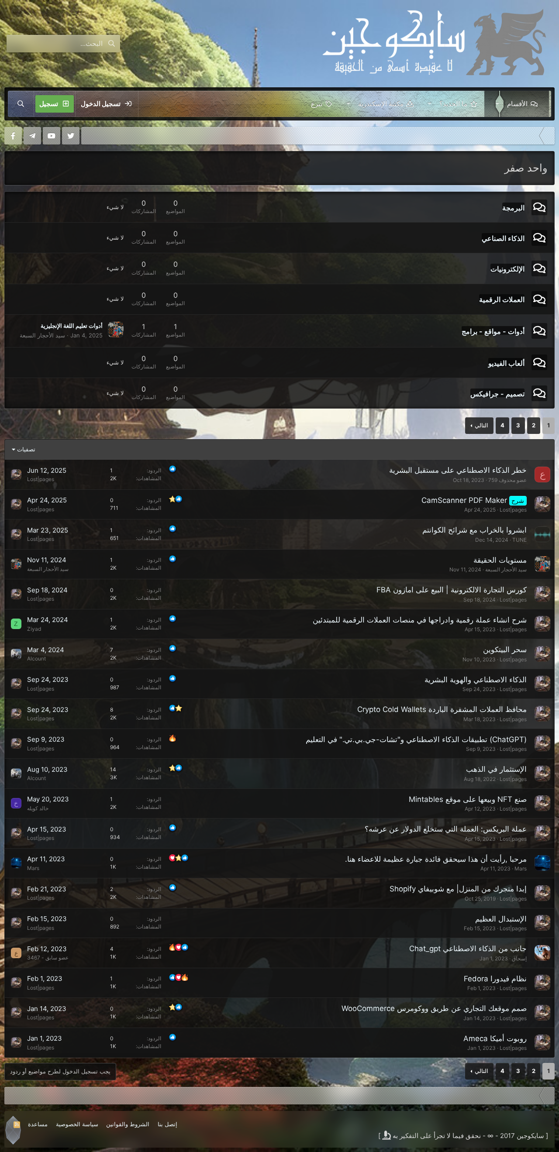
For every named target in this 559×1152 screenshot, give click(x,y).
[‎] (548, 135)
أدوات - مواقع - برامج (493, 331)
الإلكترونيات (507, 269)
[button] (495, 104)
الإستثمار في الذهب (496, 769)
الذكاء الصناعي (503, 238)
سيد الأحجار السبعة (42, 335)
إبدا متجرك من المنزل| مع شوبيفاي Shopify (458, 888)
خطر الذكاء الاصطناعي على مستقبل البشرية (458, 470)
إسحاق (519, 958)
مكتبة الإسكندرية (381, 103)
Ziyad (34, 629)
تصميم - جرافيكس (497, 393)
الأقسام (517, 103)
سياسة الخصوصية (77, 1124)
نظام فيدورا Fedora (495, 978)
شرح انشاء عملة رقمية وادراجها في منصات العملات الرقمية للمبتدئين (420, 620)
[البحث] (21, 104)
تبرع (316, 103)
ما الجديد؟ (453, 103)
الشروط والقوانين (127, 1124)
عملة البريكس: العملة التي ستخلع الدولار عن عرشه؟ (446, 829)
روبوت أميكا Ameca (495, 1038)
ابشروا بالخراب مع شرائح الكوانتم (474, 530)
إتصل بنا (167, 1124)
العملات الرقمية (501, 299)
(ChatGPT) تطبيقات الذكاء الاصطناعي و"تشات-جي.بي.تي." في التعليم (416, 739)
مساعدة (38, 1124)
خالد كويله (37, 808)
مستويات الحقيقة (500, 560)
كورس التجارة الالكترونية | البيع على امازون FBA (451, 589)
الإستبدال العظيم (501, 919)
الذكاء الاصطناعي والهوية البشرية (475, 679)
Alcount (36, 658)
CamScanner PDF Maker (464, 500)
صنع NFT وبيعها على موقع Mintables (468, 799)
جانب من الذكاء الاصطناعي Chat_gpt (468, 948)
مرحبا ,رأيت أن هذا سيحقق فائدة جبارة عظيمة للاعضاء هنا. (436, 859)
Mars (520, 868)
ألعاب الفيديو (506, 362)
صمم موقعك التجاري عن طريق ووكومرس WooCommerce (434, 1008)
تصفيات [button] (26, 449)
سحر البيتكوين (505, 649)
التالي (481, 425)
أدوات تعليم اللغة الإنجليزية (72, 325)
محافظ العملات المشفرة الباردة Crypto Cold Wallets (442, 709)
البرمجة (513, 207)
